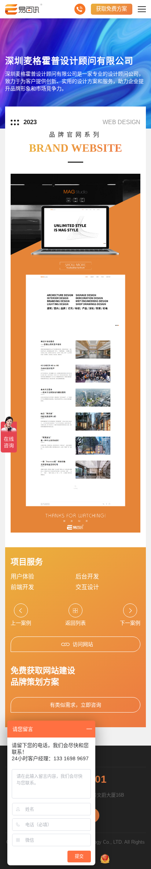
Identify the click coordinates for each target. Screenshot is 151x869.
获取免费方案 (111, 9)
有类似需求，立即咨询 (75, 705)
